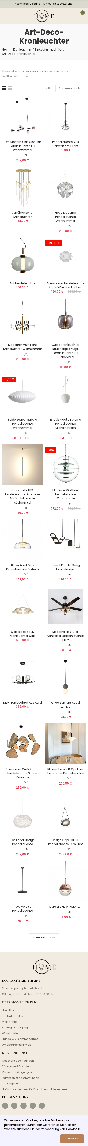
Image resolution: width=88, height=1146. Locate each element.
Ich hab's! (72, 1138)
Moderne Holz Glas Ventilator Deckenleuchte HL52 (65, 636)
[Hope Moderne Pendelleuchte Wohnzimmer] (65, 187)
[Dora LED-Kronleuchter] (65, 881)
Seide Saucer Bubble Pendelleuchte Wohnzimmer (22, 424)
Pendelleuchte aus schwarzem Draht (65, 144)
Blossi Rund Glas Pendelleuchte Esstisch (22, 567)
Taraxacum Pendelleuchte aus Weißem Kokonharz (65, 285)
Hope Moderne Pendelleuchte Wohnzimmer (65, 217)
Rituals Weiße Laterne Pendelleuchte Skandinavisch (65, 424)
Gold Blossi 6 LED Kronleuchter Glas (22, 634)
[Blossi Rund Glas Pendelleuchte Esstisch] (22, 539)
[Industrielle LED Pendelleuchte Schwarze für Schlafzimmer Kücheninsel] (22, 464)
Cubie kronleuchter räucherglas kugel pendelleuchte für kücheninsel (65, 351)
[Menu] (6, 16)
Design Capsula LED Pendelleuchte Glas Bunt (65, 842)
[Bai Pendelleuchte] (22, 257)
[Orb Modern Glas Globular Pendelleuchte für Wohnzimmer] (22, 116)
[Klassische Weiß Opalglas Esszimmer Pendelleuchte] (65, 743)
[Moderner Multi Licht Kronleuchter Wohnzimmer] (22, 319)
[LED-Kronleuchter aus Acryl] (22, 677)
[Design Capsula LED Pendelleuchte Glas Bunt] (65, 814)
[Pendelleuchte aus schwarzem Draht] (65, 116)
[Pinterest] (23, 1106)
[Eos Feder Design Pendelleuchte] (22, 814)
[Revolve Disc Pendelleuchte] (22, 881)
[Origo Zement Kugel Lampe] (65, 677)
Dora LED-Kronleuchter (65, 907)
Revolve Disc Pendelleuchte (22, 909)
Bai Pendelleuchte (22, 283)
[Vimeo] (42, 1106)
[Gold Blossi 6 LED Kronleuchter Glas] (22, 606)
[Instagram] (14, 1106)
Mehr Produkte (44, 937)
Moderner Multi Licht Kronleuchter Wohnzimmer (22, 347)
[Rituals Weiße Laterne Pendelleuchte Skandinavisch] (65, 394)
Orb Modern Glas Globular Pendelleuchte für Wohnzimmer (22, 146)
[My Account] (70, 16)
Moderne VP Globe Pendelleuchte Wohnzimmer (65, 494)
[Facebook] (5, 1106)
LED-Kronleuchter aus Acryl (22, 702)
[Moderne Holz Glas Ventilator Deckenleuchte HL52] (65, 606)
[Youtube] (33, 1106)
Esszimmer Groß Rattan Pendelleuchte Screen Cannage (22, 773)
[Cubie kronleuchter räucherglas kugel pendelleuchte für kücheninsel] (65, 319)
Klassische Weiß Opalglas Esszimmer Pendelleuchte (65, 771)
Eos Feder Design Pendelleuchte (23, 842)
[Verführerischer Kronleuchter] (22, 187)
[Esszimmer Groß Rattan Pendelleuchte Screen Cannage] (22, 743)
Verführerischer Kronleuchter (22, 215)
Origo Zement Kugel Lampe (65, 704)
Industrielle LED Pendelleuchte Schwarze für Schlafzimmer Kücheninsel (22, 496)
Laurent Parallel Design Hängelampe (66, 567)
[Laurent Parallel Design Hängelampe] (65, 539)
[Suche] (18, 16)
